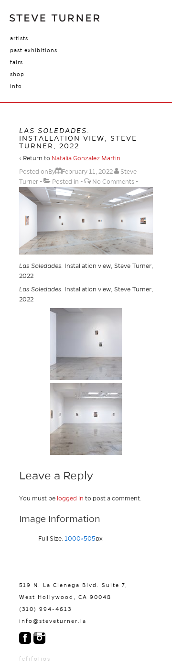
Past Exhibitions (33, 50)
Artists (19, 38)
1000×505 (80, 538)
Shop (17, 74)
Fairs (16, 62)
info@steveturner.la (52, 621)
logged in (70, 498)
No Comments (113, 181)
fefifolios (35, 659)
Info (16, 86)
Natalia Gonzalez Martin (86, 158)
